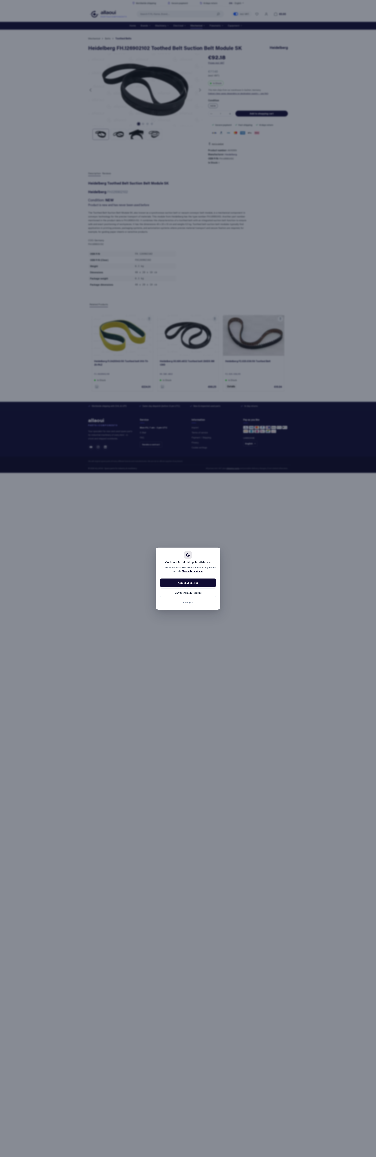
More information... (192, 570)
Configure (188, 602)
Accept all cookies (188, 582)
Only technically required (188, 592)
